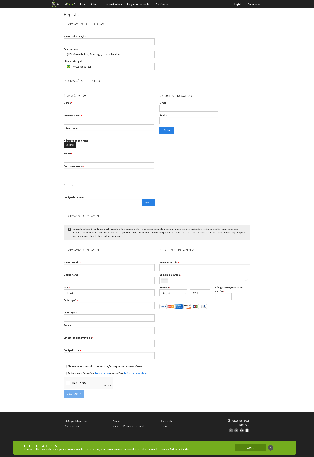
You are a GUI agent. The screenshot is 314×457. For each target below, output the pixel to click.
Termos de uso (102, 373)
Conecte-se (254, 4)
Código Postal (71, 350)
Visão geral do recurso (76, 421)
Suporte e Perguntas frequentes (129, 426)
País (66, 287)
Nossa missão (72, 426)
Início (83, 4)
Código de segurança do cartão (229, 289)
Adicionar (70, 145)
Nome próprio (71, 262)
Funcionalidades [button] (112, 4)
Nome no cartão (168, 262)
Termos (164, 426)
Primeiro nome (72, 115)
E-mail (67, 102)
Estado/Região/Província (78, 337)
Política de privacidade (135, 373)
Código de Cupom (74, 197)
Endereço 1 (70, 300)
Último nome (71, 128)
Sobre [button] (93, 4)
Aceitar (250, 447)
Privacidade (166, 421)
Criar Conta (74, 393)
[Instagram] (247, 430)
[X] (236, 430)
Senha (67, 153)
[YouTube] (242, 430)
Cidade (68, 325)
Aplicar (148, 202)
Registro (238, 4)
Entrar (167, 130)
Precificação (161, 4)
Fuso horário (71, 49)
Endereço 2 (70, 312)
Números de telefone (76, 140)
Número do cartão (169, 274)
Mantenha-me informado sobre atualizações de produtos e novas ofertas (105, 366)
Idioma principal (73, 61)
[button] (239, 420)
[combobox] (109, 66)
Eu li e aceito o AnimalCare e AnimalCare (107, 373)
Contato (117, 421)
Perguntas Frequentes (138, 4)
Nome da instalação (75, 36)
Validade (164, 287)
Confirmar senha (73, 166)
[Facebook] (231, 430)
